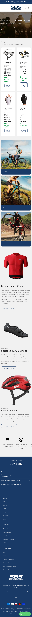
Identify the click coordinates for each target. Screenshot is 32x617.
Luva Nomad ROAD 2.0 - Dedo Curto (8, 108)
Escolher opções (8, 85)
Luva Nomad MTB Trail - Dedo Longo (24, 108)
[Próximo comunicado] (29, 2)
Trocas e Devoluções (9, 563)
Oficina (5, 556)
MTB (4, 208)
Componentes (7, 532)
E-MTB (5, 172)
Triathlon (5, 515)
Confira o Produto (9, 368)
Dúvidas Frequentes (8, 559)
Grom (4, 508)
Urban (4, 519)
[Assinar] (27, 591)
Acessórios (6, 528)
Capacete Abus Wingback (7, 63)
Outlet (5, 542)
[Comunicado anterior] (3, 2)
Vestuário (5, 535)
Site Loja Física (7, 570)
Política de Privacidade (9, 566)
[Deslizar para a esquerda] (12, 453)
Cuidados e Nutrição (8, 539)
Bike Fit (5, 552)
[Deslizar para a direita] (19, 453)
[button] (3, 7)
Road (4, 244)
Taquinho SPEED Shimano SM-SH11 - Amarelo (23, 63)
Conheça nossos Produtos (11, 28)
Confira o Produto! (9, 308)
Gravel (5, 505)
